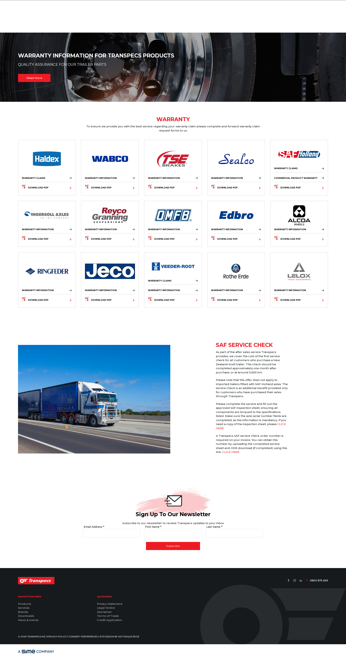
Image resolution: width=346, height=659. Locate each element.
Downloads (26, 616)
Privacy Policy (57, 636)
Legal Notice (106, 607)
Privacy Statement (109, 604)
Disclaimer (104, 612)
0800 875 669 (319, 580)
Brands (23, 612)
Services (24, 607)
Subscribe (173, 546)
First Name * (153, 526)
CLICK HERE (230, 452)
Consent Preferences (83, 636)
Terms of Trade (108, 616)
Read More (34, 78)
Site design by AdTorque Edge (119, 636)
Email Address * (94, 526)
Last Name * (214, 526)
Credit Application (109, 620)
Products (24, 604)
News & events (28, 620)
